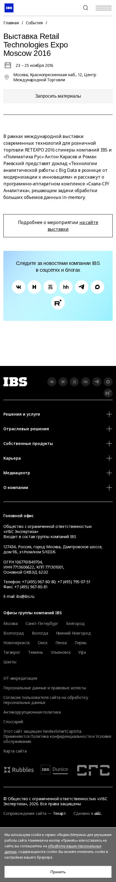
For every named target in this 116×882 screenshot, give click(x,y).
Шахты (9, 661)
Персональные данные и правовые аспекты (44, 687)
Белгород (75, 623)
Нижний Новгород (73, 633)
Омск (42, 642)
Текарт (59, 813)
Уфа (82, 652)
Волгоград (13, 633)
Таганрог (11, 652)
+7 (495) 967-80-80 (72, 8)
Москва (10, 623)
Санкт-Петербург (42, 623)
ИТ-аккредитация (20, 678)
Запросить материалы (58, 96)
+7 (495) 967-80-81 (30, 586)
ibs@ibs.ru (25, 596)
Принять (58, 872)
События (34, 22)
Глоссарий (13, 721)
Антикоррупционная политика (32, 712)
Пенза (61, 642)
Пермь (81, 642)
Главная (11, 22)
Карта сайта (14, 751)
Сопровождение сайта (24, 813)
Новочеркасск (16, 642)
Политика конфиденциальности (60, 736)
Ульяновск (61, 652)
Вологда (40, 633)
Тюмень (35, 652)
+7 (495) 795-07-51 (73, 581)
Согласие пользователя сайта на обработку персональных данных (45, 700)
